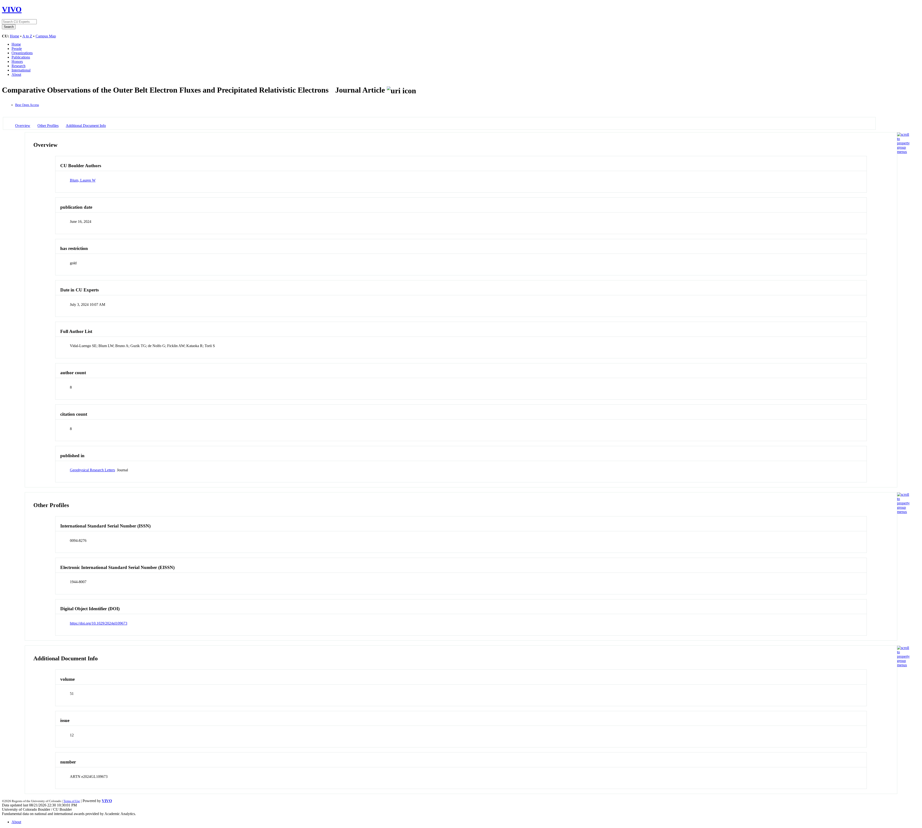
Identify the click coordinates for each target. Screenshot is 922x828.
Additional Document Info (86, 126)
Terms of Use (71, 801)
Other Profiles (48, 126)
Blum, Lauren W (83, 180)
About (16, 74)
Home (14, 36)
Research (18, 66)
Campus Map (46, 36)
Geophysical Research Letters (92, 470)
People (17, 49)
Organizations (22, 53)
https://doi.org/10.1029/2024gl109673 (98, 623)
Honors (17, 61)
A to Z (27, 36)
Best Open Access (27, 105)
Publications (21, 57)
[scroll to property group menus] (903, 152)
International (21, 70)
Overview (22, 126)
